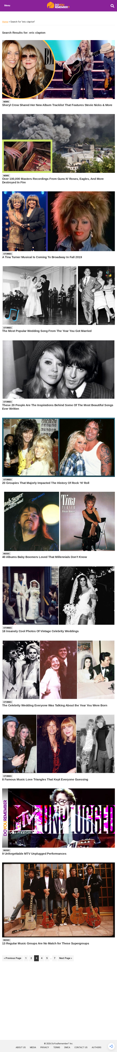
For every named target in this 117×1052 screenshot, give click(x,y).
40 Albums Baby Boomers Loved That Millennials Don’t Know (44, 557)
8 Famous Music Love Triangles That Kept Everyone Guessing (45, 779)
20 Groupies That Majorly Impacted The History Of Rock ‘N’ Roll (45, 482)
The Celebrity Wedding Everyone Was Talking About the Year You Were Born (54, 705)
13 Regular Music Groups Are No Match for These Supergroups (45, 943)
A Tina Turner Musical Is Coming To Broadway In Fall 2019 (42, 257)
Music (6, 554)
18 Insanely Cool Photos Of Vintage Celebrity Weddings (40, 631)
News (6, 102)
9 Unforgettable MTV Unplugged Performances (34, 853)
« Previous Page (12, 959)
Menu (7, 5)
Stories (7, 254)
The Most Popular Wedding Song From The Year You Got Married (46, 330)
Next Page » (65, 959)
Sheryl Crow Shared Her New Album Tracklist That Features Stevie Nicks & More (57, 105)
